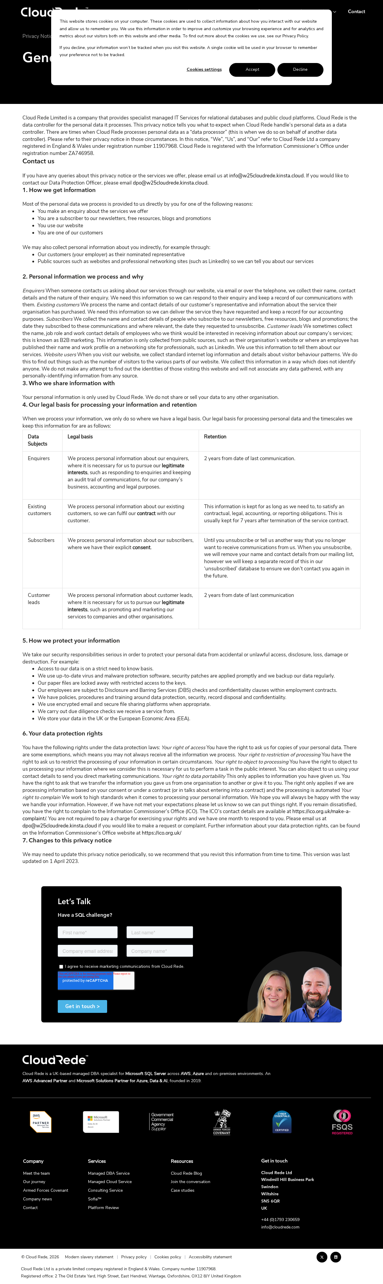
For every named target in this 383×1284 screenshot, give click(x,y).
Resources (182, 1161)
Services (97, 1161)
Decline (300, 69)
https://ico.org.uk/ (161, 833)
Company (33, 1161)
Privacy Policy (295, 36)
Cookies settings (204, 69)
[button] (333, 12)
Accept (252, 69)
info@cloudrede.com (280, 1227)
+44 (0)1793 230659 (280, 1219)
